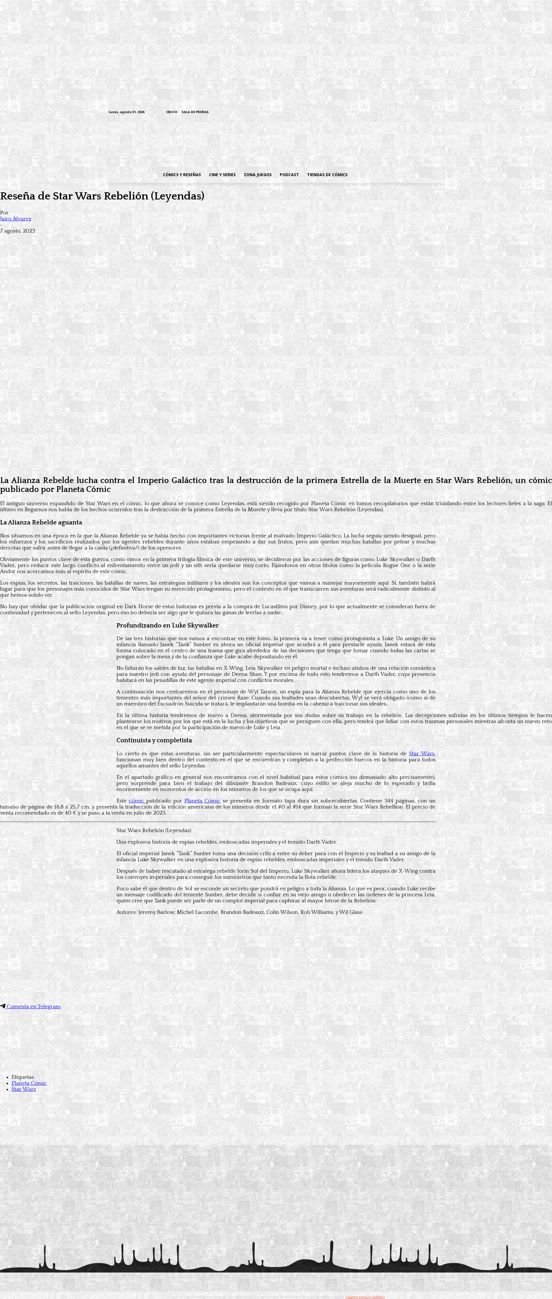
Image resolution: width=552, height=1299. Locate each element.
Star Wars (421, 754)
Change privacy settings (365, 1297)
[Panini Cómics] (276, 466)
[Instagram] (396, 112)
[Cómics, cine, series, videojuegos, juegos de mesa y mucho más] (246, 142)
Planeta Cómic (202, 801)
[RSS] (405, 112)
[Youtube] (440, 112)
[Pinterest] (92, 240)
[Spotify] (414, 112)
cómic (137, 801)
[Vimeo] (372, 112)
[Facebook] (387, 112)
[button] (398, 175)
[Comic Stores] (276, 1066)
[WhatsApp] (71, 240)
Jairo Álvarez (15, 219)
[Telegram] (422, 112)
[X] (431, 112)
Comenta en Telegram (33, 1007)
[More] (113, 240)
